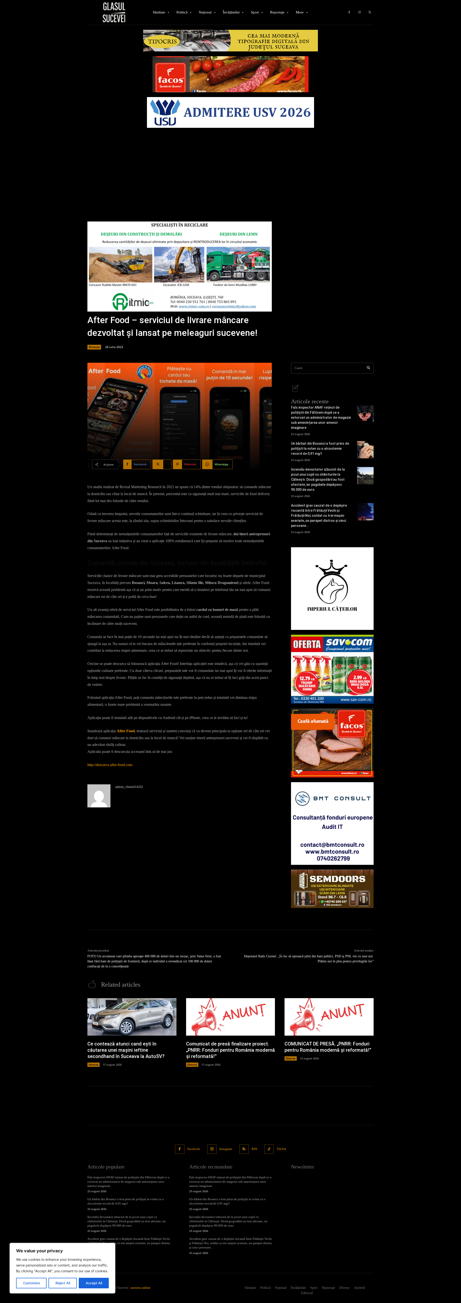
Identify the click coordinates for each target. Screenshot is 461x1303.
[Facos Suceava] (332, 743)
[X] (370, 12)
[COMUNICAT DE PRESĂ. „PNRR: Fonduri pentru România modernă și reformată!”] (329, 1017)
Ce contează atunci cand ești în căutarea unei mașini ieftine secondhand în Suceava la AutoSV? (125, 1050)
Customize (31, 1283)
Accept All (94, 1283)
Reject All (62, 1283)
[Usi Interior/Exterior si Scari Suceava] (332, 888)
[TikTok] (269, 1149)
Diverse (94, 347)
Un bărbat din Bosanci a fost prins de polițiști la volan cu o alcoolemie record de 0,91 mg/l (320, 448)
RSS (254, 1149)
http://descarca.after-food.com (109, 765)
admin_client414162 (129, 787)
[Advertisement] (230, 166)
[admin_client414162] (98, 795)
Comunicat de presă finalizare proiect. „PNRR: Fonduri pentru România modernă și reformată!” (230, 1050)
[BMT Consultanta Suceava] (332, 823)
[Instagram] (360, 12)
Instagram (225, 1149)
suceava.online (140, 1288)
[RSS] (244, 1149)
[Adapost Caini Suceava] (332, 588)
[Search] (368, 368)
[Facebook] (349, 12)
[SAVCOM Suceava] (332, 669)
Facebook (193, 1149)
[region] (62, 1268)
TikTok (281, 1149)
